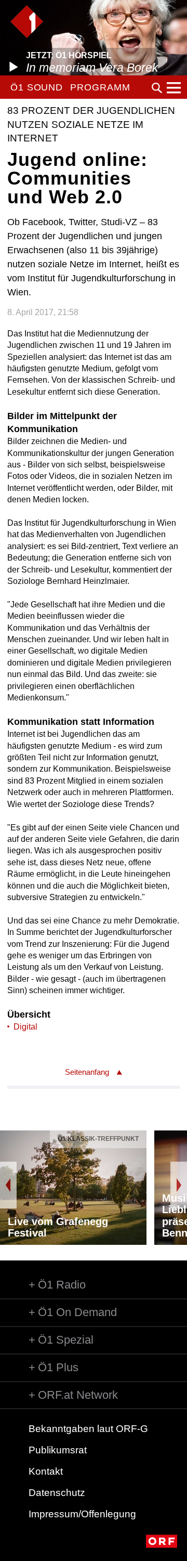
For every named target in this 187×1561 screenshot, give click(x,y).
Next (178, 1185)
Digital (25, 1026)
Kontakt (46, 1471)
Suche (157, 88)
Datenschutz (57, 1492)
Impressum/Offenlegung (82, 1513)
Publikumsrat (58, 1450)
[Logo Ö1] (26, 21)
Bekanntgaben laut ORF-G (88, 1428)
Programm (100, 87)
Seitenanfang (87, 1072)
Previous (8, 1185)
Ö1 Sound (36, 87)
